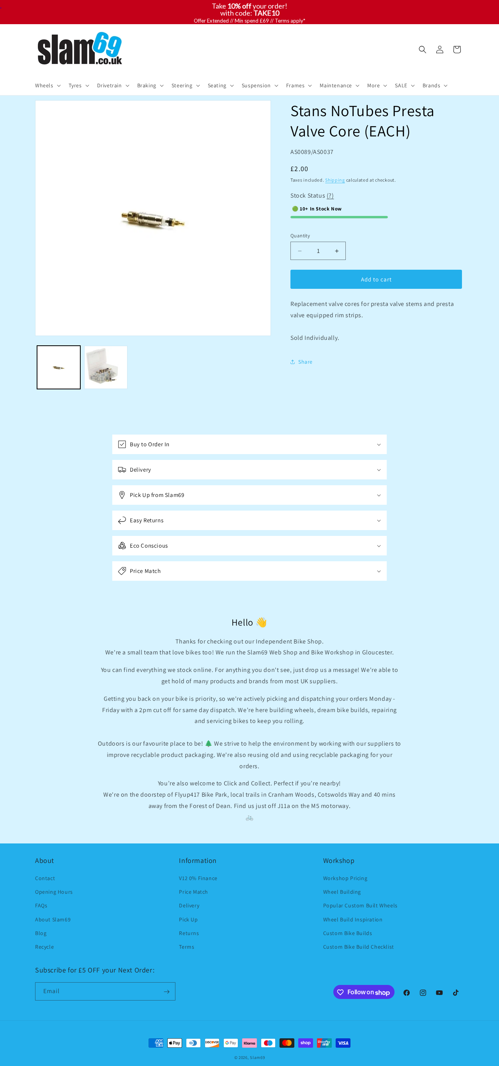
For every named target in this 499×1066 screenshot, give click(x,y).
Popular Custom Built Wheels (360, 905)
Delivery (189, 905)
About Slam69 (53, 919)
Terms (186, 946)
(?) (330, 195)
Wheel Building (342, 891)
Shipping (335, 180)
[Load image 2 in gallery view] (105, 367)
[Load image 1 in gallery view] (58, 367)
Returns (189, 933)
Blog (40, 933)
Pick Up (188, 919)
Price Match (193, 891)
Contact (45, 878)
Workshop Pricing (345, 878)
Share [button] (305, 361)
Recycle (44, 946)
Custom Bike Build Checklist (358, 946)
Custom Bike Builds (347, 933)
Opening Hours (54, 891)
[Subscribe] (166, 992)
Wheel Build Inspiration (353, 919)
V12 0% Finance (198, 878)
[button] (47, 85)
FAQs (41, 905)
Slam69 (257, 1057)
